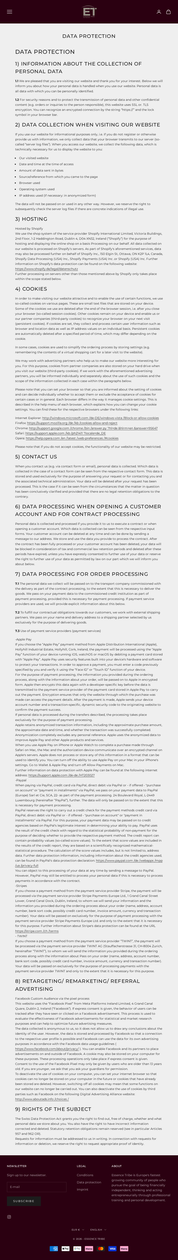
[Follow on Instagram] (9, 1217)
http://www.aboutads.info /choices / (42, 1099)
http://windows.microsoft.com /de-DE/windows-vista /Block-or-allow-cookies (100, 418)
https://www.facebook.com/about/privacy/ (47, 1049)
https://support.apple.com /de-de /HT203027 (61, 775)
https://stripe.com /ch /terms (37, 931)
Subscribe (24, 1201)
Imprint (82, 1189)
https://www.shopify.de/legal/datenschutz (46, 269)
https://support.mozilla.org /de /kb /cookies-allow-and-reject (72, 423)
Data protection (89, 1182)
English (96, 1229)
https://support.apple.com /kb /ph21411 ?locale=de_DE (65, 433)
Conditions (85, 1175)
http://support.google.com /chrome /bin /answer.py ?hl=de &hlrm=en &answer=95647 (93, 428)
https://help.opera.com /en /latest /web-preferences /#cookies (72, 438)
